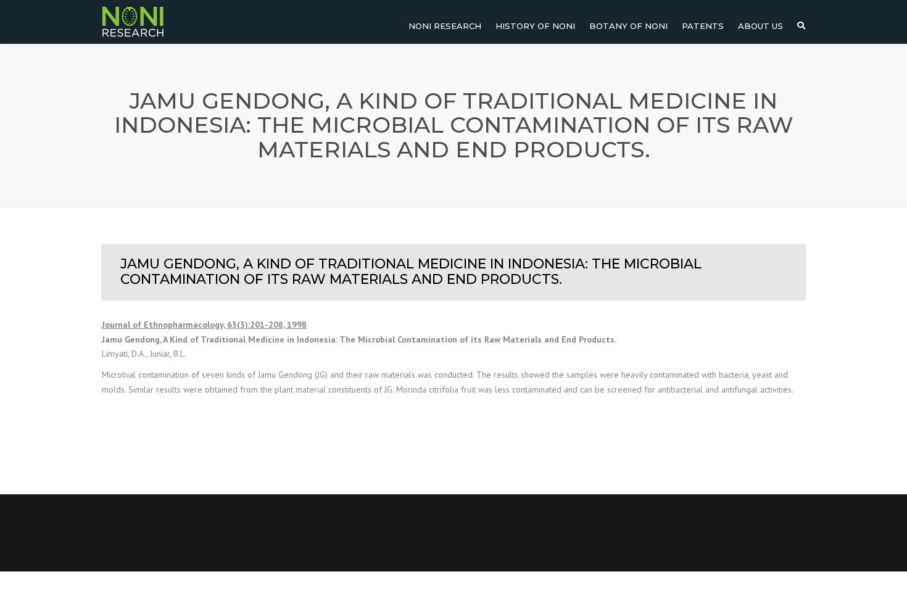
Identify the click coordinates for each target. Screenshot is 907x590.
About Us (760, 26)
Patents (703, 26)
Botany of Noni (628, 26)
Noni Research (444, 26)
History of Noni (535, 26)
